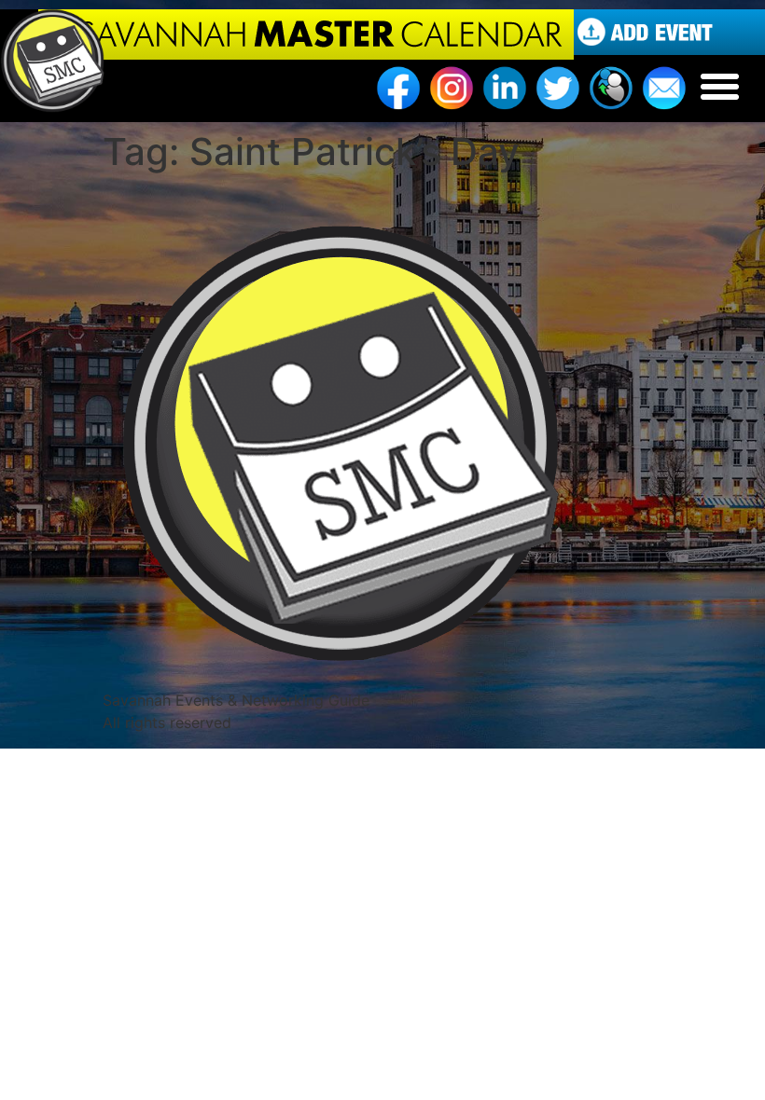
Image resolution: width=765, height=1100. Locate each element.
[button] (720, 86)
